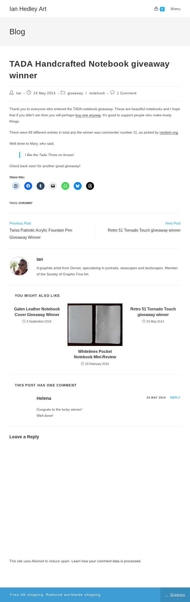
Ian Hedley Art (28, 8)
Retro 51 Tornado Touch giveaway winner (153, 312)
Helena (44, 398)
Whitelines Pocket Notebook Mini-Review (95, 354)
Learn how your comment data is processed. (106, 561)
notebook (97, 93)
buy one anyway (88, 115)
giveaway (75, 93)
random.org (169, 132)
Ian (19, 93)
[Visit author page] (19, 266)
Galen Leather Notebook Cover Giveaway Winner (37, 312)
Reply (175, 397)
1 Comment (127, 93)
